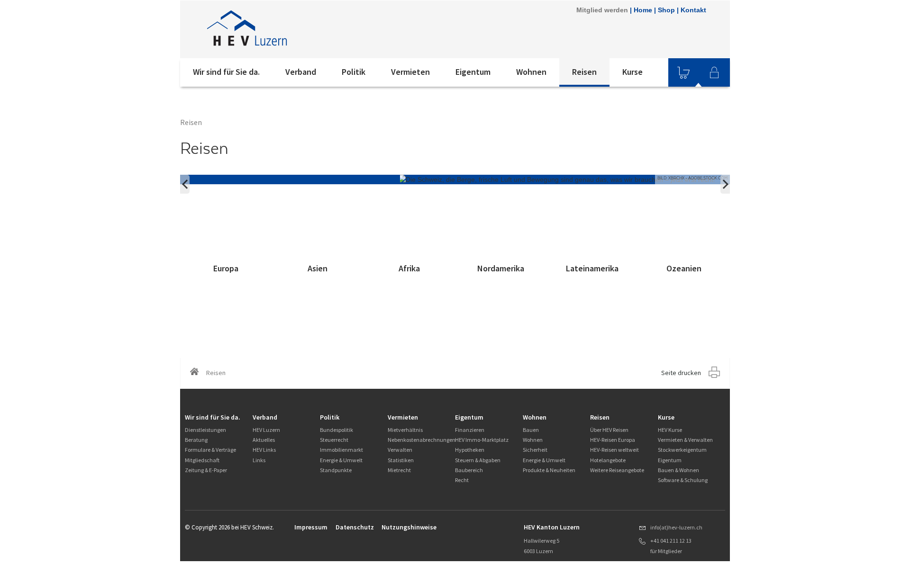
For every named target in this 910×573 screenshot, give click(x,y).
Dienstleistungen (205, 429)
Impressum (311, 527)
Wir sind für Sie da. (226, 71)
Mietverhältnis (405, 429)
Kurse (632, 71)
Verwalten (400, 449)
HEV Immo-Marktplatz (482, 439)
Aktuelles (264, 439)
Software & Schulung (683, 479)
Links (259, 460)
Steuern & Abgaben (477, 460)
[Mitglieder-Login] (714, 72)
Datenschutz (355, 527)
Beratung (196, 439)
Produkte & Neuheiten (549, 470)
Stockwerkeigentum (682, 449)
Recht (462, 479)
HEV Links (264, 449)
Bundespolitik (336, 429)
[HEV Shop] (683, 72)
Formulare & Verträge (210, 449)
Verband (300, 71)
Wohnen (531, 71)
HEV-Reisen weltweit (614, 449)
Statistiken (401, 460)
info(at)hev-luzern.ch (676, 527)
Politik (353, 71)
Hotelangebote (608, 460)
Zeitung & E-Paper (206, 470)
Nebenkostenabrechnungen (421, 439)
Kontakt (693, 10)
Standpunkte (336, 470)
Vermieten (410, 71)
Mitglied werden (602, 10)
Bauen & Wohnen (678, 470)
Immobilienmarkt (341, 449)
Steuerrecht (334, 439)
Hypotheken (469, 449)
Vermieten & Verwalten (685, 439)
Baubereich (469, 470)
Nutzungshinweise (409, 527)
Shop (666, 10)
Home (643, 10)
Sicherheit (535, 449)
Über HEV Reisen (609, 429)
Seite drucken (681, 372)
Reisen (584, 71)
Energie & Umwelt (341, 460)
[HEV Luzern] (307, 29)
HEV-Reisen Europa (612, 439)
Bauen (531, 429)
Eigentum (473, 71)
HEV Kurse (670, 429)
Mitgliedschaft (202, 460)
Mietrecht (399, 470)
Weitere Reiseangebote (617, 470)
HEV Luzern (266, 429)
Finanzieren (469, 429)
